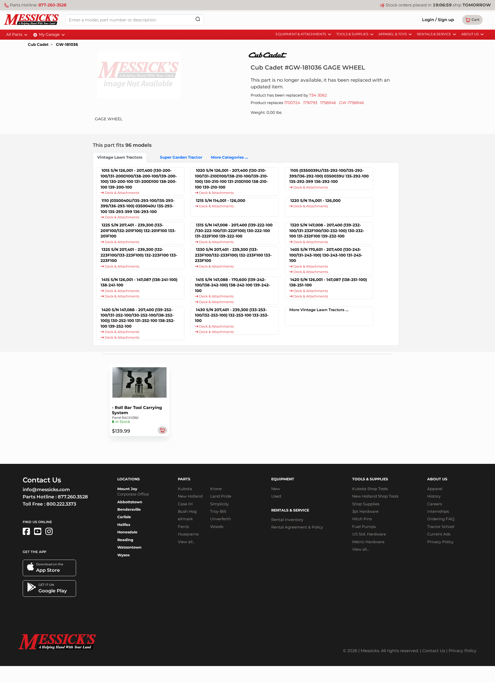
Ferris (183, 526)
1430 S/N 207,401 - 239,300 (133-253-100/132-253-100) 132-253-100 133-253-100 (232, 315)
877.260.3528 (73, 497)
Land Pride (220, 496)
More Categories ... (229, 157)
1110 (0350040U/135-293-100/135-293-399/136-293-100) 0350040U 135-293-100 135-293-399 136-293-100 (138, 206)
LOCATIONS (128, 479)
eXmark (185, 518)
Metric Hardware (368, 541)
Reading (125, 540)
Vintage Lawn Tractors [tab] (119, 157)
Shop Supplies (365, 503)
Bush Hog (187, 511)
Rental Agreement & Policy (297, 527)
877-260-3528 (52, 5)
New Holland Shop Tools (375, 496)
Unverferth (220, 518)
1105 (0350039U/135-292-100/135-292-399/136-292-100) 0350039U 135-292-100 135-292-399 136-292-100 (329, 176)
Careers (434, 503)
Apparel (434, 488)
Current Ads (438, 534)
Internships (438, 511)
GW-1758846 (351, 102)
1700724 (292, 102)
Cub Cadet (38, 44)
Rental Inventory (287, 519)
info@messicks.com (46, 489)
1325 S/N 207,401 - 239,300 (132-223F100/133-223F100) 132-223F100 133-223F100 (139, 255)
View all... (186, 541)
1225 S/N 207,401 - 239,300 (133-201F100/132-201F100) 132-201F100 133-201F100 (138, 230)
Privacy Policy (440, 541)
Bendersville (129, 509)
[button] (472, 20)
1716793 (310, 102)
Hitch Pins (362, 518)
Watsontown (129, 547)
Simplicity (219, 503)
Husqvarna (188, 534)
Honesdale (127, 532)
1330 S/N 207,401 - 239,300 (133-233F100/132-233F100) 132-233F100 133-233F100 (233, 255)
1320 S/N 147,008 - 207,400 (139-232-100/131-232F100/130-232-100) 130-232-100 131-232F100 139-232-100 (326, 230)
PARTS (184, 479)
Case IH (185, 503)
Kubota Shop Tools (370, 488)
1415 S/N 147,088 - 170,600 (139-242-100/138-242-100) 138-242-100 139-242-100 (232, 285)
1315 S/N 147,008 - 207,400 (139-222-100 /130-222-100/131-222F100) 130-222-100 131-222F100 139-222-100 (234, 230)
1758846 (328, 102)
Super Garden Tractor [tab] (181, 157)
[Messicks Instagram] (49, 531)
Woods (216, 526)
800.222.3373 (61, 504)
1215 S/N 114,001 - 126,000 (220, 200)
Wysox (123, 555)
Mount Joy (127, 489)
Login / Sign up (438, 19)
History (434, 496)
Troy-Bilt (218, 511)
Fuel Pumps (364, 526)
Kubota (185, 488)
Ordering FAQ (441, 518)
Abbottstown (129, 502)
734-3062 (318, 95)
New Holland (190, 496)
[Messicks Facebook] (26, 531)
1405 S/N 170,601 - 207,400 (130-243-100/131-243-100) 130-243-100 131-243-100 (325, 255)
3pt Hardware (365, 511)
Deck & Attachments (121, 193)
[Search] (197, 19)
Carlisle (124, 517)
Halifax (123, 524)
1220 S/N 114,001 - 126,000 (315, 200)
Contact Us (433, 650)
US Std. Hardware (369, 534)
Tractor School (440, 526)
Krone (216, 488)
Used (276, 496)
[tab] (151, 157)
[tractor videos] (37, 531)
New (275, 488)
